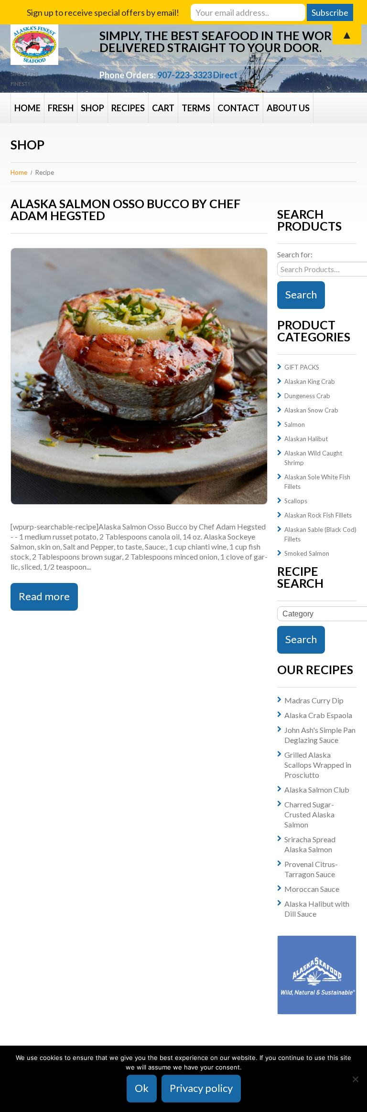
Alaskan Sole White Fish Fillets (317, 481)
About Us (288, 108)
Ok (142, 1087)
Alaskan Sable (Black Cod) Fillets (320, 534)
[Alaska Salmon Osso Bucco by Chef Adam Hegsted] (139, 376)
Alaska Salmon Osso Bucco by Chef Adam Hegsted (125, 209)
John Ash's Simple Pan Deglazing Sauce (320, 734)
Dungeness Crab (307, 396)
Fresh (61, 108)
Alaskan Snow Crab (311, 410)
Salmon (294, 424)
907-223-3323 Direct (197, 75)
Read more (44, 596)
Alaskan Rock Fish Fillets (318, 515)
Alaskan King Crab (309, 381)
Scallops (295, 501)
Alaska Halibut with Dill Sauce (316, 908)
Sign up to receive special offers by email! (103, 12)
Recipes (128, 108)
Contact (238, 108)
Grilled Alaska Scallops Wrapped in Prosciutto (317, 764)
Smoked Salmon (306, 553)
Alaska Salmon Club (316, 789)
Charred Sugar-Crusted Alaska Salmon (309, 814)
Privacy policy (201, 1087)
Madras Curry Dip (314, 700)
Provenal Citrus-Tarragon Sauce (311, 869)
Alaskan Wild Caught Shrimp (313, 457)
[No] (355, 1079)
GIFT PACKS (301, 367)
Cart (163, 108)
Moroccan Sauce (311, 888)
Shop (92, 108)
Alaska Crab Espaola (318, 715)
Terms (196, 108)
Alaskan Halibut (306, 439)
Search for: (295, 254)
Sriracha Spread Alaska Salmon (309, 844)
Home (27, 108)
